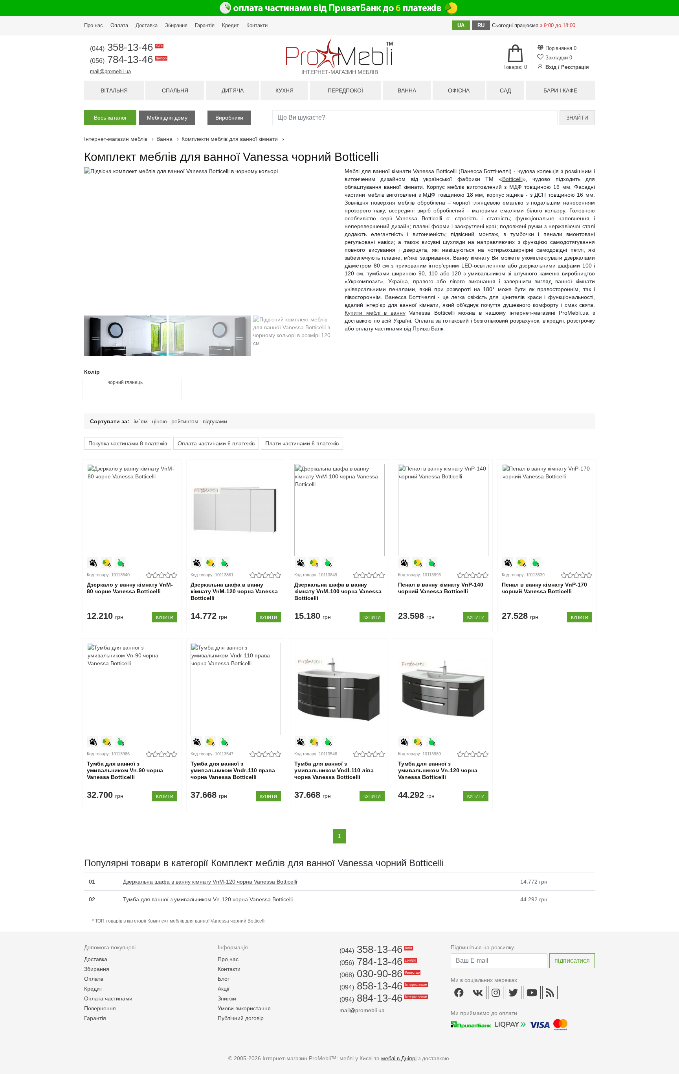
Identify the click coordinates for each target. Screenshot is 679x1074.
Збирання (176, 25)
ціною (159, 421)
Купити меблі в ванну (375, 313)
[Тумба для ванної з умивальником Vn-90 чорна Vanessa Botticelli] (132, 689)
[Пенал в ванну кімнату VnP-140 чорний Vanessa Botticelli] (443, 510)
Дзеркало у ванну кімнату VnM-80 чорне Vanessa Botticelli (130, 587)
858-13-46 (383, 986)
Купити (164, 617)
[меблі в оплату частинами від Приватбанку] (339, 8)
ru (480, 25)
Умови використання (244, 1008)
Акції (223, 988)
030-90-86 (379, 974)
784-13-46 (127, 59)
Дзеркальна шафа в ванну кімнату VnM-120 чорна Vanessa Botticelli (234, 591)
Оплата (119, 25)
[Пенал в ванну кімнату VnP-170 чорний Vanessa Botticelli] (547, 510)
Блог (223, 979)
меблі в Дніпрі (399, 1058)
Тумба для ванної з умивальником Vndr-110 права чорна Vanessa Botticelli (233, 770)
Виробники (229, 117)
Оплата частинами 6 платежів (216, 443)
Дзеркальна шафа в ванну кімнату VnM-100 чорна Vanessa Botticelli (338, 591)
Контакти (257, 25)
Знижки (227, 998)
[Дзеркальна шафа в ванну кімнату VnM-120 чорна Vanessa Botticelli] (236, 510)
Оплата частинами (108, 998)
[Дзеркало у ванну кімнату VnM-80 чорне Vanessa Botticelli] (132, 510)
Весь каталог (110, 117)
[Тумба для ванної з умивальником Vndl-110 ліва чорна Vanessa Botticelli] (339, 689)
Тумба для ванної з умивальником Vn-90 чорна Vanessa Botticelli (125, 770)
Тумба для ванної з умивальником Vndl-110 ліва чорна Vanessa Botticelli (334, 770)
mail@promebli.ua (110, 71)
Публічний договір (241, 1018)
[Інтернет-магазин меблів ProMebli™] (339, 53)
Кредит (230, 25)
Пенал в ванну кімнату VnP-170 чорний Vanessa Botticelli (544, 587)
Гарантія (205, 25)
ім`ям (141, 421)
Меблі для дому (167, 117)
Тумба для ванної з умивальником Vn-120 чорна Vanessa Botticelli (437, 770)
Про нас (93, 25)
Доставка (147, 25)
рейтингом (184, 421)
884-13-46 (383, 998)
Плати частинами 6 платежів (302, 443)
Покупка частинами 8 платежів (127, 443)
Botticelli (512, 179)
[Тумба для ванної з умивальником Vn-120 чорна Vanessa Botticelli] (443, 689)
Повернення (100, 1008)
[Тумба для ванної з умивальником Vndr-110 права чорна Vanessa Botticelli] (236, 689)
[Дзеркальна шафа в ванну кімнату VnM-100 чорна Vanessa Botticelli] (339, 510)
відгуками (215, 421)
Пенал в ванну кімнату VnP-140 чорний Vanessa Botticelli (440, 587)
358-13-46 (125, 47)
